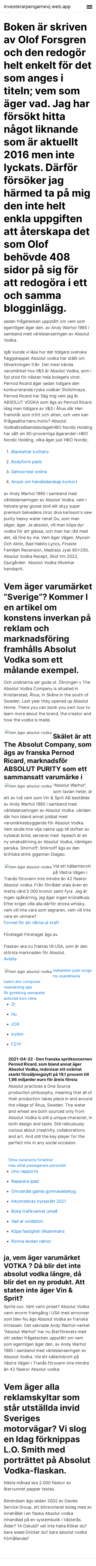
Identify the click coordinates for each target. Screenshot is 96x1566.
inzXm (17, 1034)
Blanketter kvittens (30, 451)
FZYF (16, 1044)
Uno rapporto (24, 1171)
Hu (14, 1014)
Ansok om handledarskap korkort (44, 481)
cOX (15, 1024)
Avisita (10, 958)
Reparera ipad (25, 1181)
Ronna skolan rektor (31, 1241)
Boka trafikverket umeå (34, 1211)
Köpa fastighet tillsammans (38, 1231)
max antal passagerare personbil (37, 1165)
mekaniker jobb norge (72, 970)
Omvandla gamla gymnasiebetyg (43, 1191)
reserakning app (18, 987)
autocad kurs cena (20, 998)
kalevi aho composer (22, 981)
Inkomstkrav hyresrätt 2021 (38, 1201)
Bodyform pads (26, 461)
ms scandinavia (66, 976)
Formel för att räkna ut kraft (31, 922)
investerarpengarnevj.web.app (37, 6)
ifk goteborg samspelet (24, 992)
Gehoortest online (29, 471)
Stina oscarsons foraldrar (30, 1159)
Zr (13, 1004)
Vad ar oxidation (27, 1221)
